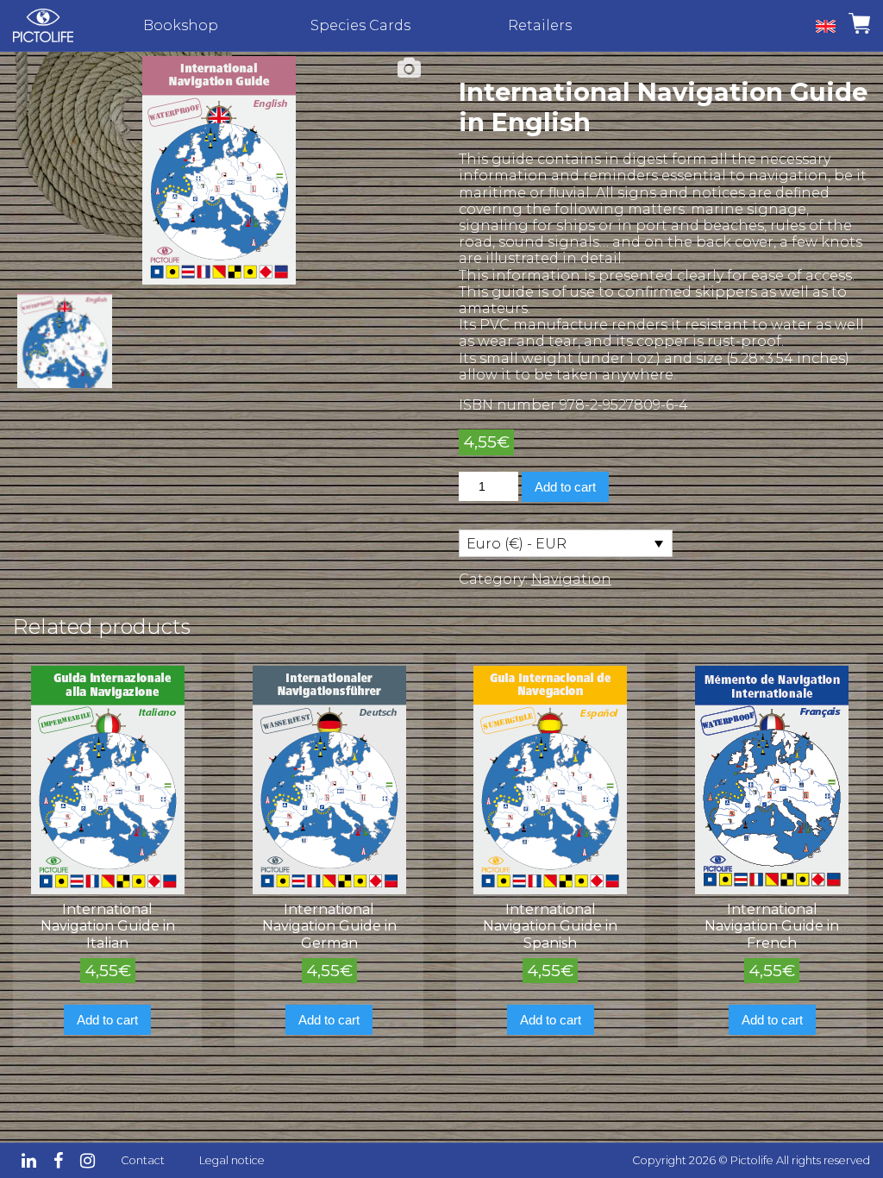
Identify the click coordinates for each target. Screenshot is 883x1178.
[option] (219, 170)
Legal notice (232, 1160)
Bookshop (180, 25)
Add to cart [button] (107, 1019)
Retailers (540, 25)
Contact (143, 1160)
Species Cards (360, 25)
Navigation (571, 579)
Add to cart (565, 486)
